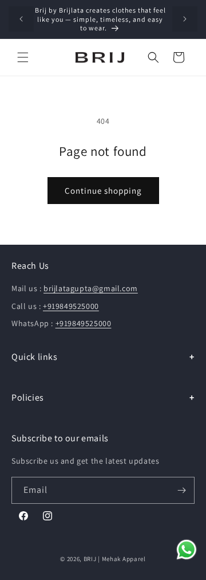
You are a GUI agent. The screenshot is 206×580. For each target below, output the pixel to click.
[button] (22, 57)
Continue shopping (103, 190)
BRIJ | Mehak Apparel (115, 559)
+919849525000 (71, 306)
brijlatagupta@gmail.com (90, 288)
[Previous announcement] (21, 19)
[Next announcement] (184, 19)
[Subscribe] (181, 490)
